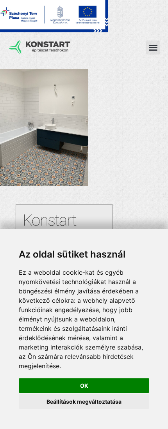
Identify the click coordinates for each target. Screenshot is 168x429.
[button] (153, 48)
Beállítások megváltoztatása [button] (84, 401)
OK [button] (84, 385)
